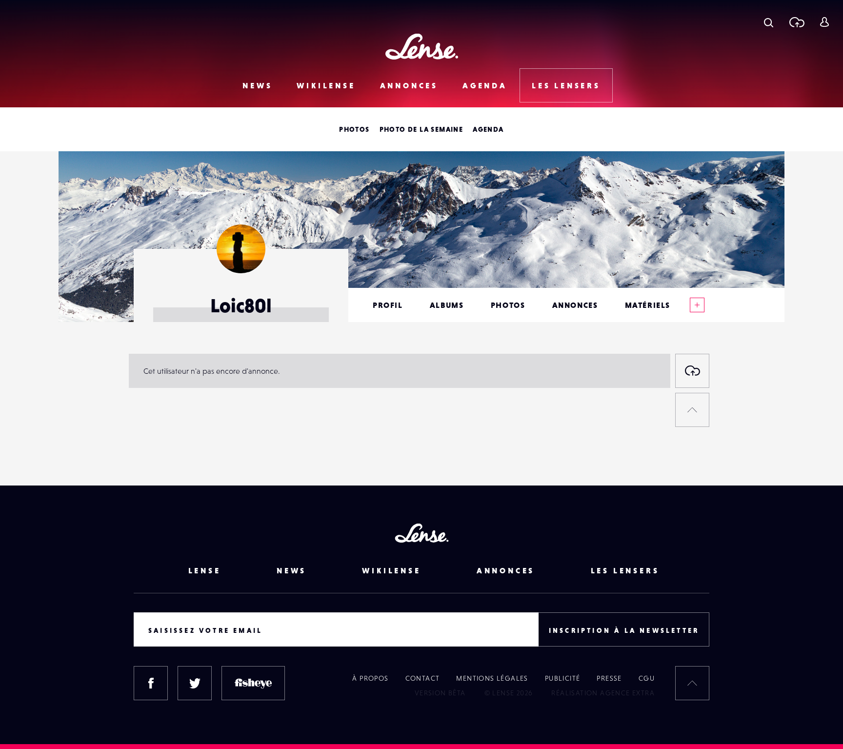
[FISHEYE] (253, 683)
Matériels (647, 305)
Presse (609, 678)
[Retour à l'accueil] (421, 47)
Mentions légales (492, 678)
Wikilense (326, 85)
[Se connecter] (824, 22)
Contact (422, 678)
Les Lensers (566, 85)
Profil (388, 305)
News (257, 85)
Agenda (484, 85)
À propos (370, 678)
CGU (647, 678)
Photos (354, 129)
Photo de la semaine (421, 129)
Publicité (563, 678)
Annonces (409, 85)
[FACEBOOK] (151, 683)
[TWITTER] (195, 683)
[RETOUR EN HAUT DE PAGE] (692, 410)
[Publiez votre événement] (692, 371)
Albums (447, 305)
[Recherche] (769, 22)
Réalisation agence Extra (603, 693)
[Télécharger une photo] (796, 22)
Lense (204, 570)
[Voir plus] (697, 305)
